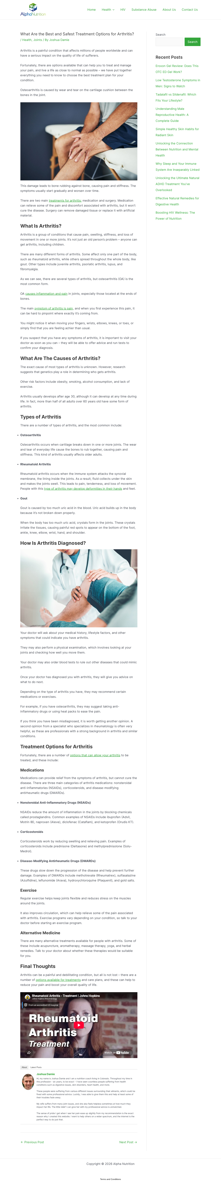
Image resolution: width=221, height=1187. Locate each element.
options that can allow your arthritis (95, 755)
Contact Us (190, 9)
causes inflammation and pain (46, 293)
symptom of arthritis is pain (53, 308)
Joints (37, 40)
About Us (169, 9)
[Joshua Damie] (28, 1081)
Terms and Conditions (110, 1179)
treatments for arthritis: (65, 200)
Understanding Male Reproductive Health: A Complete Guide (172, 115)
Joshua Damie (46, 1074)
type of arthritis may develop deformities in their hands (83, 488)
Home (91, 9)
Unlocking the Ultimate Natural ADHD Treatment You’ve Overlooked (177, 184)
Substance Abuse (144, 9)
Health (106, 9)
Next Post (128, 1142)
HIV (123, 9)
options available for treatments (58, 980)
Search (161, 34)
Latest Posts (36, 1067)
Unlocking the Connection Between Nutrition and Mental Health (177, 149)
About (24, 1067)
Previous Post (32, 1142)
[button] (112, 9)
